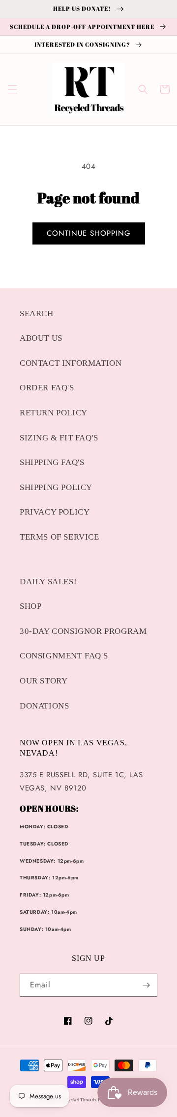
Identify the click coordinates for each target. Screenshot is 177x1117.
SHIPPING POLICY (56, 487)
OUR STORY (43, 680)
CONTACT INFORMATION (70, 363)
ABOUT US (41, 338)
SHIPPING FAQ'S (52, 462)
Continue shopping (89, 233)
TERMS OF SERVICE (59, 537)
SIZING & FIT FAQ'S (59, 437)
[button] (12, 89)
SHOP (30, 606)
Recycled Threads (78, 1100)
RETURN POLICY (54, 412)
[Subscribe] (146, 985)
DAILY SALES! (48, 581)
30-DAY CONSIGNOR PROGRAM (83, 631)
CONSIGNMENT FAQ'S (64, 655)
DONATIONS (44, 705)
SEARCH (37, 313)
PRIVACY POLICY (54, 512)
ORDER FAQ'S (47, 387)
